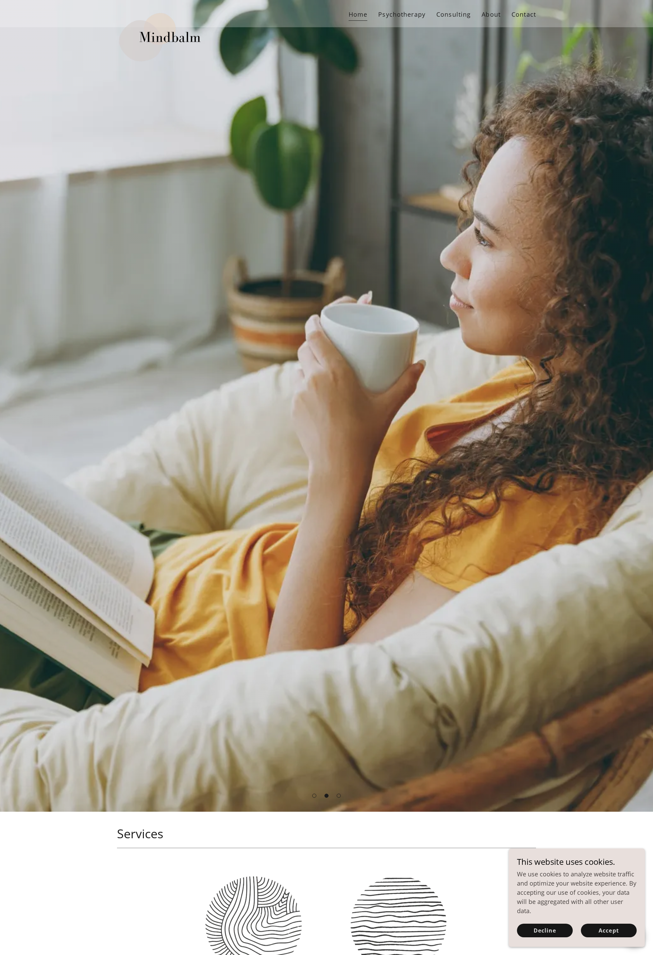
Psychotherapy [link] (401, 14)
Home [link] (358, 14)
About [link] (491, 14)
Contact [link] (524, 14)
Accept (609, 930)
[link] (162, 12)
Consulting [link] (453, 14)
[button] (314, 796)
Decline (545, 930)
